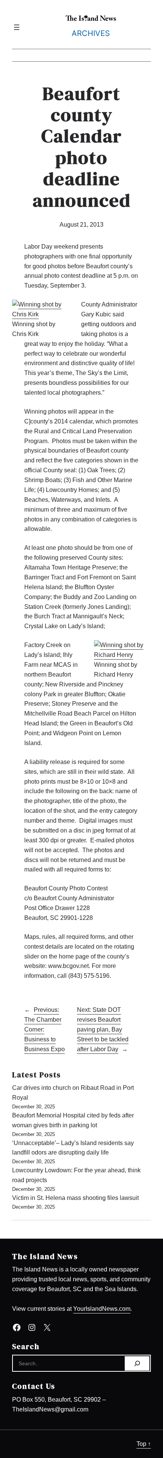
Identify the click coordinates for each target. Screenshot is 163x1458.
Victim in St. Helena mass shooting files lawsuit (75, 1197)
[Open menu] (16, 27)
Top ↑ (143, 1443)
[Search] (137, 1363)
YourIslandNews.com (101, 1308)
